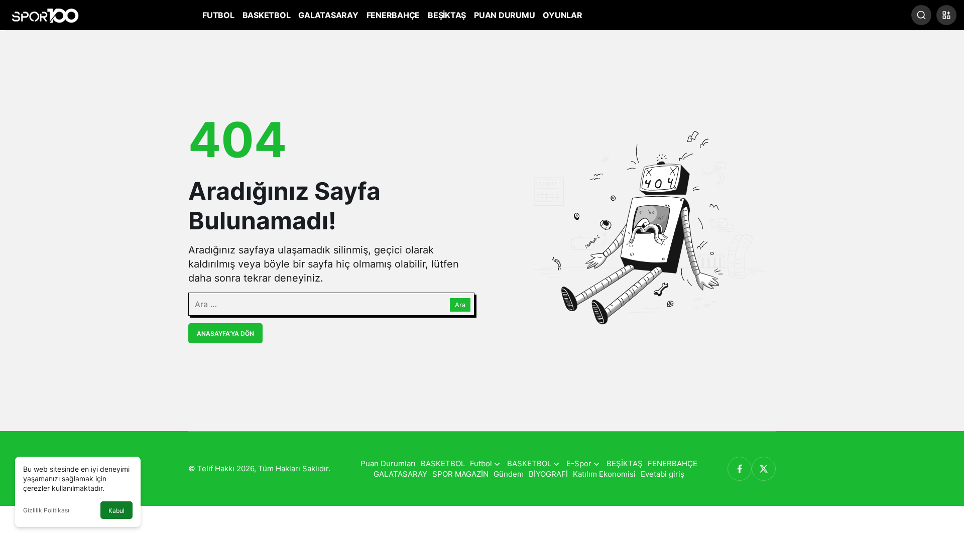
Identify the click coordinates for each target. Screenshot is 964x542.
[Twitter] (764, 469)
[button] (946, 15)
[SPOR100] (45, 14)
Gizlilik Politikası (46, 510)
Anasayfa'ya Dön (225, 333)
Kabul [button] (116, 510)
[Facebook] (740, 469)
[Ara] (921, 15)
